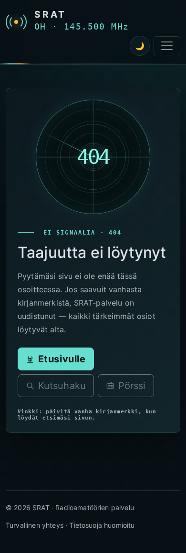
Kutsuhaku (62, 386)
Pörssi (132, 386)
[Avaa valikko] (167, 45)
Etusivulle (62, 359)
